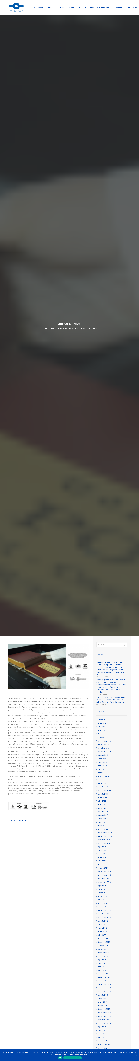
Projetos (82, 7)
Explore (49, 7)
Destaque (72, 328)
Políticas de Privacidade (72, 1058)
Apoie (71, 7)
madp (95, 328)
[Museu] (16, 7)
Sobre (40, 7)
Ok (60, 1058)
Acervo (61, 7)
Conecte (118, 7)
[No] (136, 1055)
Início (32, 7)
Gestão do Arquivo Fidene (101, 7)
